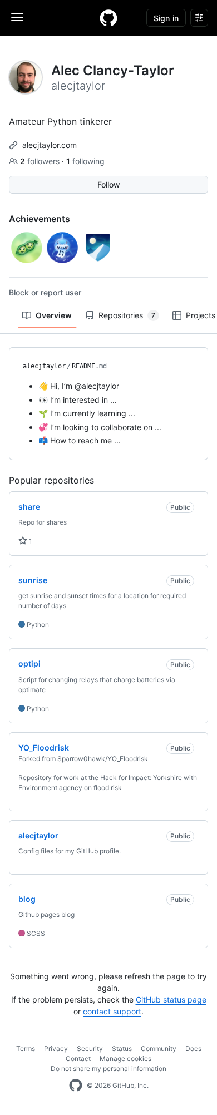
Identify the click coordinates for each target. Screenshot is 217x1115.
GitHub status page (171, 999)
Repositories (126, 315)
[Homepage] (108, 18)
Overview (54, 315)
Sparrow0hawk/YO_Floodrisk (102, 758)
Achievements (39, 218)
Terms (25, 1048)
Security (90, 1048)
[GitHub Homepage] (75, 1085)
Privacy (56, 1048)
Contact (78, 1058)
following (85, 161)
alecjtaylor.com (49, 145)
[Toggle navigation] (17, 17)
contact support (112, 1011)
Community (158, 1048)
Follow (108, 184)
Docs (193, 1048)
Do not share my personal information (108, 1068)
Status (122, 1048)
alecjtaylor (44, 366)
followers (41, 161)
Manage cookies (125, 1058)
